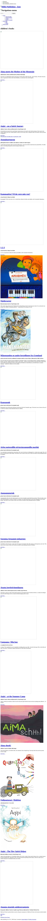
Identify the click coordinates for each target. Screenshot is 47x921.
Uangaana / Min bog (9, 642)
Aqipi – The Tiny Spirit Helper (13, 851)
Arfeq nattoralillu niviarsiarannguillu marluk (19, 447)
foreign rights (5, 24)
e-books (6, 18)
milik (6, 22)
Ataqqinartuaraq (7, 139)
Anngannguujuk (7, 493)
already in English (8, 20)
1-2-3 (2, 247)
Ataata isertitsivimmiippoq (11, 587)
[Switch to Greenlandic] (6, 2)
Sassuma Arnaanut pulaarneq (12, 539)
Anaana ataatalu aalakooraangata (14, 907)
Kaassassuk (5, 402)
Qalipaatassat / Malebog (10, 800)
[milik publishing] (10, 7)
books (4, 15)
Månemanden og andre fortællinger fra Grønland (21, 355)
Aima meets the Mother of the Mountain (17, 71)
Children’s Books (8, 17)
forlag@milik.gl (25, 919)
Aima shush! (5, 745)
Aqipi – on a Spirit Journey (11, 126)
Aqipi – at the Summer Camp (12, 696)
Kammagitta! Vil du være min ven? (15, 194)
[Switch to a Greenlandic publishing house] (9, 3)
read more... (2, 79)
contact (6, 23)
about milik (5, 21)
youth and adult (8, 16)
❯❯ (1, 915)
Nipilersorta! (5, 301)
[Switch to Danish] (5, 1)
